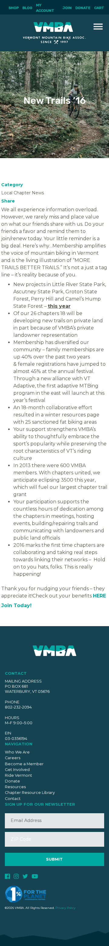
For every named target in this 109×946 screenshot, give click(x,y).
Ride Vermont (18, 775)
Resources (15, 787)
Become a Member (24, 764)
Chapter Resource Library (30, 792)
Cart (99, 8)
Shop (13, 8)
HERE (99, 596)
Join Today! (17, 605)
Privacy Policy (65, 907)
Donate (83, 8)
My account (45, 8)
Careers (12, 758)
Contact (13, 798)
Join (67, 8)
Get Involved (17, 769)
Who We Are (17, 752)
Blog (27, 8)
